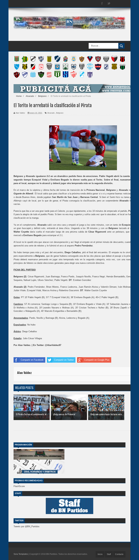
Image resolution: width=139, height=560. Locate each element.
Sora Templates (21, 554)
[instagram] (115, 3)
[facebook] (102, 3)
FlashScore (19, 486)
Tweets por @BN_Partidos (26, 526)
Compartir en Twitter (64, 360)
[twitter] (108, 3)
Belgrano (59, 113)
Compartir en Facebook (32, 360)
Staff (109, 554)
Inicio (100, 554)
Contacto (119, 554)
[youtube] (122, 3)
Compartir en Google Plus (97, 360)
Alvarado (51, 113)
